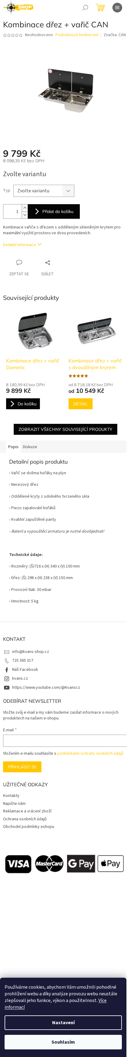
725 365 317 (22, 660)
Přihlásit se (22, 767)
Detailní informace (19, 245)
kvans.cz (20, 678)
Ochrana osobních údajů (25, 819)
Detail (80, 404)
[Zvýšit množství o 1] (25, 207)
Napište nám (14, 804)
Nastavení (63, 1022)
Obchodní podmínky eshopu (28, 827)
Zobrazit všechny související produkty (65, 429)
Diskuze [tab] (30, 447)
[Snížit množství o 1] (25, 214)
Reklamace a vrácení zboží (27, 811)
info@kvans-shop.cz (30, 652)
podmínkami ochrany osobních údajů (90, 753)
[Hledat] (85, 8)
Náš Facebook (25, 670)
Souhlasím (63, 1042)
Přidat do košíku (57, 211)
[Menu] (117, 8)
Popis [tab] (13, 447)
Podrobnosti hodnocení (76, 35)
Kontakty (11, 796)
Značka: (115, 35)
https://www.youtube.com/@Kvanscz (46, 688)
